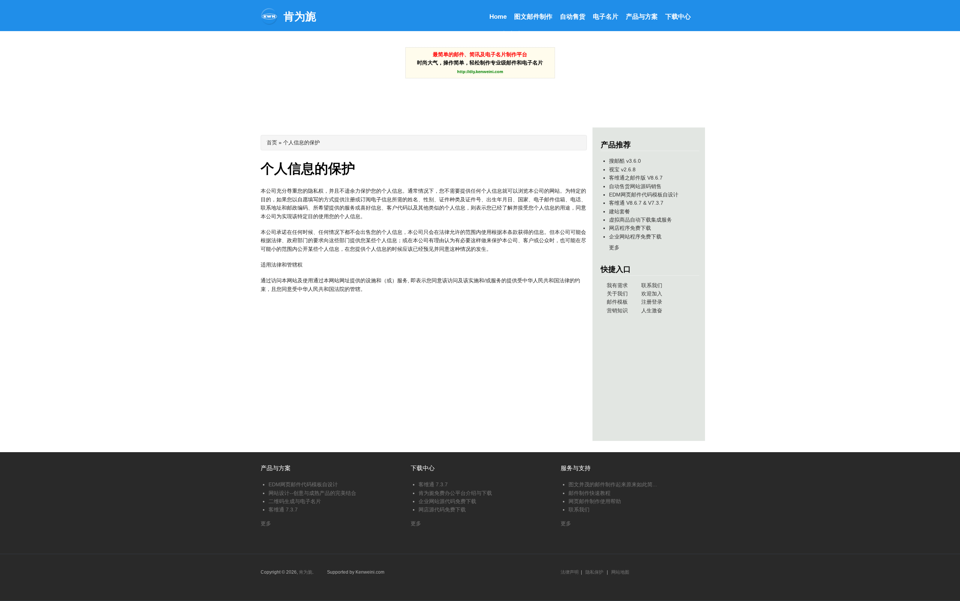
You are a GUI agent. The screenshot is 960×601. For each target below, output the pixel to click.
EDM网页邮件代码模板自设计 (643, 195)
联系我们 (651, 285)
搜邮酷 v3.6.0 (625, 161)
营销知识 (617, 310)
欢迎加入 (651, 294)
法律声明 (570, 572)
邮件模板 (617, 302)
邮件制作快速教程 (589, 493)
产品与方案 (642, 16)
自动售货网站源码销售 (635, 186)
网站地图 (620, 572)
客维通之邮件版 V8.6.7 (636, 178)
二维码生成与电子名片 (294, 501)
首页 (272, 142)
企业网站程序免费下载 (635, 237)
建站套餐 (619, 211)
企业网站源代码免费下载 (447, 501)
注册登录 (651, 302)
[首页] (269, 23)
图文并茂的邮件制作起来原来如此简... (612, 484)
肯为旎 (300, 16)
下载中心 (678, 16)
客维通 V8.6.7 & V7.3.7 (636, 203)
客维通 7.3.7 (283, 510)
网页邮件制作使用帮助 (594, 501)
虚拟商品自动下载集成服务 (640, 220)
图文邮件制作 (533, 16)
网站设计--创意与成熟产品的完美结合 (312, 493)
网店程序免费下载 (630, 228)
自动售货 (572, 16)
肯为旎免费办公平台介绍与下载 (455, 493)
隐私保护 (594, 572)
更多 (614, 247)
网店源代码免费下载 (442, 510)
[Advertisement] (480, 97)
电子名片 (605, 16)
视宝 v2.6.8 (622, 169)
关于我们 (617, 294)
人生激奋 (651, 310)
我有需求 (617, 285)
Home (498, 16)
